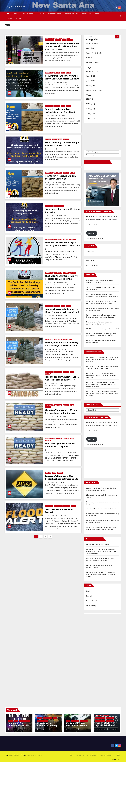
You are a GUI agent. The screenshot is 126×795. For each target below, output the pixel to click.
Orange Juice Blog (94, 539)
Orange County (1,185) (94, 90)
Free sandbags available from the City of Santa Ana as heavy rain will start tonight (62, 312)
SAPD (97, 14)
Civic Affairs (48, 72)
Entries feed (90, 596)
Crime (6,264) (90, 48)
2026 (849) (90, 99)
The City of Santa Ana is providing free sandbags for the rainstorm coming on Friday (61, 345)
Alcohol (10, 720)
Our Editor (117, 755)
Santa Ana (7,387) (92, 43)
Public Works (57, 172)
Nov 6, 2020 (50, 383)
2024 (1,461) (90, 109)
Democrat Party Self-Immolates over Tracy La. (101, 544)
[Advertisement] (101, 463)
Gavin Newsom (65, 38)
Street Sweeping (57, 139)
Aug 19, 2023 (51, 82)
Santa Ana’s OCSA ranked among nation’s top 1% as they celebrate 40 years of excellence (102, 359)
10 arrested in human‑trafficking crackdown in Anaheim (47, 727)
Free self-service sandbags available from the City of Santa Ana (60, 112)
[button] (120, 16)
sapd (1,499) (90, 86)
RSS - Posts (90, 260)
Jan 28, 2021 (51, 315)
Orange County (71, 14)
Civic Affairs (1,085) (92, 63)
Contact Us (95, 755)
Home (15, 14)
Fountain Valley (100, 718)
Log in (88, 591)
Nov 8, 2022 (50, 149)
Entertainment (54, 14)
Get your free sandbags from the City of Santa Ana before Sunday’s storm (62, 79)
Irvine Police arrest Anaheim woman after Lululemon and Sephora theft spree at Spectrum (102, 393)
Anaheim (40, 718)
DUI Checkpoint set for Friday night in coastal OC (102, 329)
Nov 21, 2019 (51, 416)
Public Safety (57, 438)
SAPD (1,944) (91, 58)
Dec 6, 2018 (50, 482)
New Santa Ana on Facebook (97, 162)
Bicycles (105, 715)
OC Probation (75, 720)
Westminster (84, 720)
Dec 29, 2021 (51, 249)
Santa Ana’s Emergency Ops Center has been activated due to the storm (61, 479)
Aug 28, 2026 (14, 729)
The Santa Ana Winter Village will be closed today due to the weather (61, 279)
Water (64, 40)
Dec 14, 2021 (51, 282)
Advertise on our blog (85, 755)
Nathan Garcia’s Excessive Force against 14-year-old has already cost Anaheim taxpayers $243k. (101, 574)
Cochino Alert (47, 718)
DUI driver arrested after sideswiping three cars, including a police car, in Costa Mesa (102, 375)
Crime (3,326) (90, 76)
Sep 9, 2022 (50, 182)
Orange (27, 720)
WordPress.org (91, 606)
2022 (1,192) (90, 118)
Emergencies (56, 38)
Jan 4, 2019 (50, 450)
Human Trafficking (42, 720)
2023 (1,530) (90, 113)
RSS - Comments (92, 265)
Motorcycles (110, 718)
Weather (70, 40)
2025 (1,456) (90, 104)
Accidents (98, 715)
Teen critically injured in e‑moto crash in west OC (102, 509)
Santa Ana (86, 14)
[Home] (8, 14)
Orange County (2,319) (94, 53)
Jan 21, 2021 (51, 349)
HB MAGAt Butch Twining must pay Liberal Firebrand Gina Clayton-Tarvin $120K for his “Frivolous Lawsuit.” (101, 551)
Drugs (21, 720)
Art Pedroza (61, 50)
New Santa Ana (38, 755)
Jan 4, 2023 (50, 115)
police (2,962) (90, 81)
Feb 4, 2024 (50, 50)
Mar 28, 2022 (51, 215)
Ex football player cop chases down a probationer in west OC (77, 727)
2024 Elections (29, 14)
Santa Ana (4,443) (92, 71)
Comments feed (91, 601)
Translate (101, 155)
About (76, 755)
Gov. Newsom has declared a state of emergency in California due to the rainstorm (62, 46)
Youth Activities (14, 18)
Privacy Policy (116, 759)
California (48, 38)
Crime (42, 14)
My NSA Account (108, 755)
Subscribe (91, 233)
